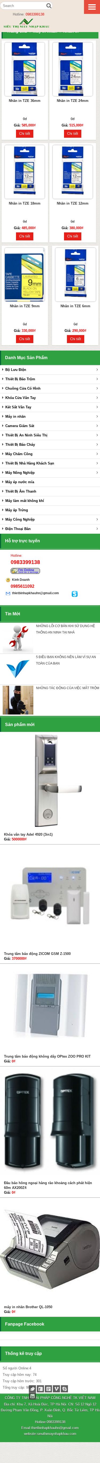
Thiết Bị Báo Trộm (20, 379)
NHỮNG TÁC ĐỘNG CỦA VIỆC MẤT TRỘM (67, 688)
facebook (40, 1388)
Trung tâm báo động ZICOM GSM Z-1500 (37, 954)
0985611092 (22, 586)
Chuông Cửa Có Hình (23, 388)
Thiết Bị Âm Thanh (20, 491)
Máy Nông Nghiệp (20, 473)
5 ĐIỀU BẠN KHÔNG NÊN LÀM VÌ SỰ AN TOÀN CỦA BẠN (66, 660)
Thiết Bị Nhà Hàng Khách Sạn (29, 463)
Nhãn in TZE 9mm (25, 306)
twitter (32, 1388)
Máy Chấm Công (19, 454)
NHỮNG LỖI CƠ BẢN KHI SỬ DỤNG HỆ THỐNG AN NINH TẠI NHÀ (65, 629)
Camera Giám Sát (19, 426)
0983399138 (35, 14)
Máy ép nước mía (19, 482)
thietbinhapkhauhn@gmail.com (35, 593)
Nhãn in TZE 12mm (73, 203)
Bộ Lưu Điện (15, 370)
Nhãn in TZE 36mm (25, 101)
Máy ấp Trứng (16, 510)
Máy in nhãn (15, 416)
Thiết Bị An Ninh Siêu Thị (26, 435)
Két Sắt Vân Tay (18, 407)
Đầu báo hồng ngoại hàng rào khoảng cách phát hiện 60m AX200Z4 (48, 1185)
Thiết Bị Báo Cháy (20, 445)
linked (32, 1396)
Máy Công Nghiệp (20, 519)
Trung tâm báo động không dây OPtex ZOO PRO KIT (47, 1056)
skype (64, 1388)
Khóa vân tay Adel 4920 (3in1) (28, 834)
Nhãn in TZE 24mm (73, 101)
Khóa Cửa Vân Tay (20, 398)
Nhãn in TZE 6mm (75, 306)
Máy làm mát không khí (24, 501)
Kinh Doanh (21, 580)
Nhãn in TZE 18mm (25, 203)
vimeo (56, 1388)
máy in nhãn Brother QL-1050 (28, 1307)
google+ (48, 1388)
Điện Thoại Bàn (18, 529)
